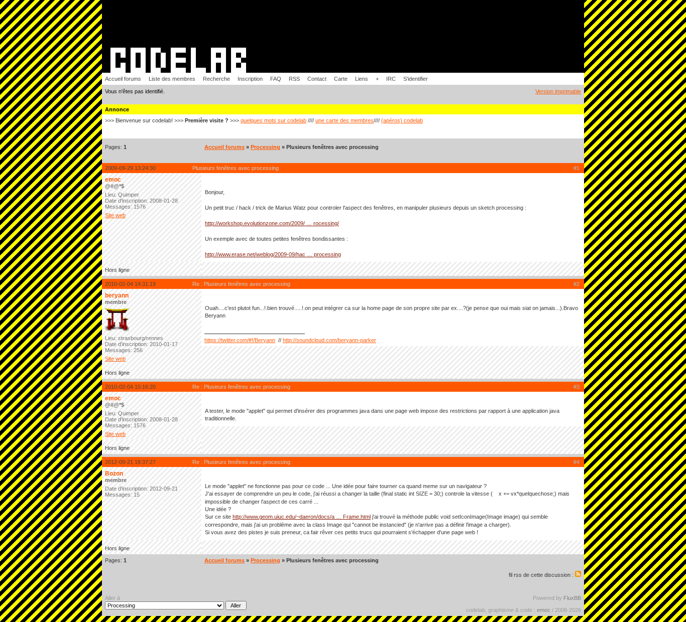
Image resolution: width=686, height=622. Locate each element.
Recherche (216, 79)
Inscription (250, 79)
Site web (115, 215)
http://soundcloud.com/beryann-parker (329, 340)
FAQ (275, 79)
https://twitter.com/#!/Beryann (239, 340)
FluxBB (572, 598)
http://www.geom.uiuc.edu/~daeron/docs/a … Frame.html (302, 517)
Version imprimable (558, 91)
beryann (117, 295)
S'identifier (415, 79)
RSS (294, 79)
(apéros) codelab (402, 120)
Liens (361, 79)
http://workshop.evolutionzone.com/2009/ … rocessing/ (272, 223)
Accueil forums (123, 79)
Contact (316, 79)
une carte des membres (344, 120)
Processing (265, 147)
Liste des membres (172, 79)
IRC (391, 79)
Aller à (112, 598)
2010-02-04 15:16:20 (130, 387)
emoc (113, 179)
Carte (341, 79)
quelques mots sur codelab (273, 120)
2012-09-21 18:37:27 (130, 462)
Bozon (114, 473)
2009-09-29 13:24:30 (130, 168)
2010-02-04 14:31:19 (130, 284)
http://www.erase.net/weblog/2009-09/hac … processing (273, 254)
